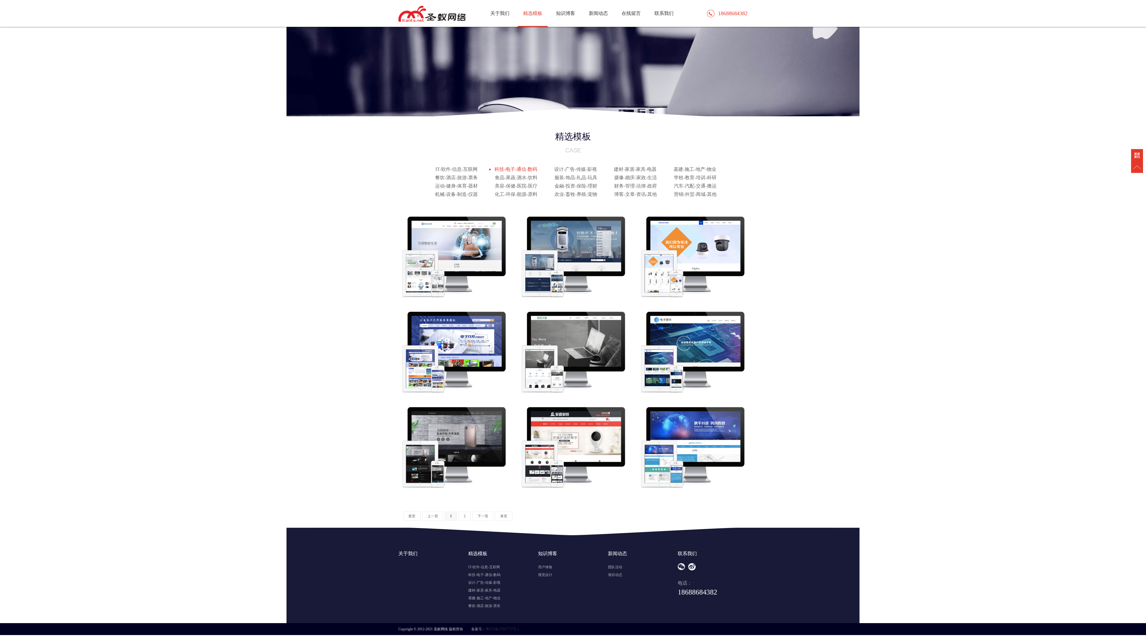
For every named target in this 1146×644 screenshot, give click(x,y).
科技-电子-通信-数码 (516, 169)
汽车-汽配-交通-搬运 (695, 185)
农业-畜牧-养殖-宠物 (575, 194)
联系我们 (664, 13)
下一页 (483, 516)
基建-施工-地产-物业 (695, 169)
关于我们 (499, 13)
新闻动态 (598, 13)
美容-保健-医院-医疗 (516, 185)
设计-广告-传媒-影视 (575, 169)
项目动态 (615, 575)
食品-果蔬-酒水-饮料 (516, 177)
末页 (503, 516)
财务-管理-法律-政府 (635, 185)
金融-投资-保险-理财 (575, 185)
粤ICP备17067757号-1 (502, 629)
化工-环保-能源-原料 (516, 194)
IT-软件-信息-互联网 (456, 169)
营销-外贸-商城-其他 (695, 194)
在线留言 (631, 13)
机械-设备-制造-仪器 (456, 194)
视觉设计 (545, 575)
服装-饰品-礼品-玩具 (575, 177)
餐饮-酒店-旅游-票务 (456, 177)
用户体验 (545, 567)
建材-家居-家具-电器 (635, 169)
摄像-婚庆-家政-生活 (635, 177)
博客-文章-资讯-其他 (635, 194)
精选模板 (532, 13)
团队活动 (615, 567)
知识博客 (565, 13)
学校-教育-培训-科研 (695, 177)
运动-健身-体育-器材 (456, 185)
